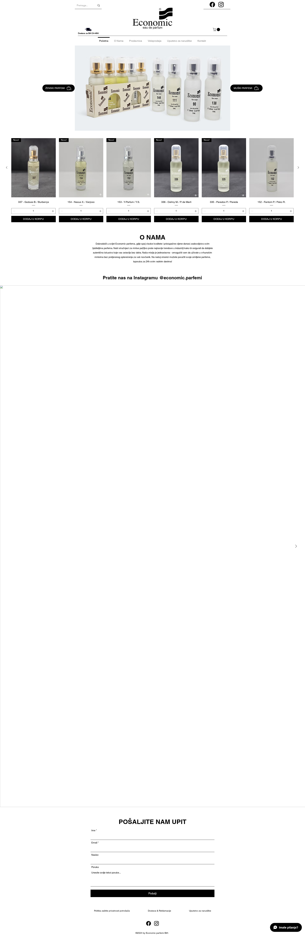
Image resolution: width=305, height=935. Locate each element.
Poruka (95, 867)
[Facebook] (148, 923)
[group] (152, 180)
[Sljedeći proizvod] (298, 167)
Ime (93, 830)
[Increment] (53, 211)
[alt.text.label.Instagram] (221, 4)
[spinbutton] (33, 211)
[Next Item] (296, 546)
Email (94, 842)
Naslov (95, 855)
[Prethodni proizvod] (7, 167)
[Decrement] (14, 211)
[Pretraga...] (99, 5)
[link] (217, 29)
